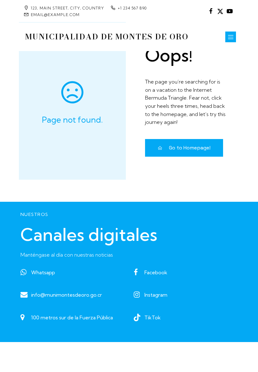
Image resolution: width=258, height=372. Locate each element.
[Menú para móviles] (230, 37)
